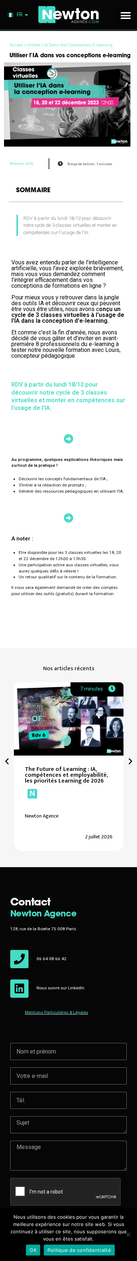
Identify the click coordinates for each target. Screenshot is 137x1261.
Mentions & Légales (56, 1012)
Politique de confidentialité (79, 1250)
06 (40, 958)
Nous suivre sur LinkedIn (60, 987)
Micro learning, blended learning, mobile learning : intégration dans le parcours (74, 775)
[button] (125, 15)
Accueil (16, 44)
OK (33, 1250)
